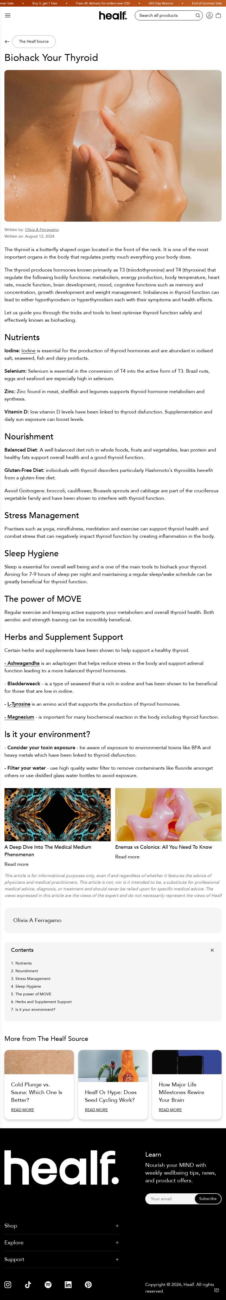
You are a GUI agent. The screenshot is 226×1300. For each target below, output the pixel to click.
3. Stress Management (30, 978)
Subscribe (208, 1198)
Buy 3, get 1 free (34, 3)
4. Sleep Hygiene (26, 986)
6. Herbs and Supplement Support (41, 1001)
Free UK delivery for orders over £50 (92, 3)
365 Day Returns (150, 3)
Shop (10, 1225)
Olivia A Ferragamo (42, 229)
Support (14, 1259)
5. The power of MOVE (31, 994)
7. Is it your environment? (33, 1009)
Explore (13, 1242)
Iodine (28, 350)
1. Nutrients (21, 963)
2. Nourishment (24, 971)
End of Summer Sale (196, 3)
